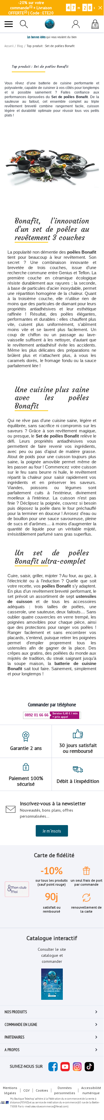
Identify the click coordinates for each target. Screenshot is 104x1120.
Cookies (42, 1090)
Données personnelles (64, 1090)
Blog (20, 46)
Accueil (9, 46)
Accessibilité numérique (91, 1090)
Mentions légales (10, 1090)
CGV (26, 1090)
